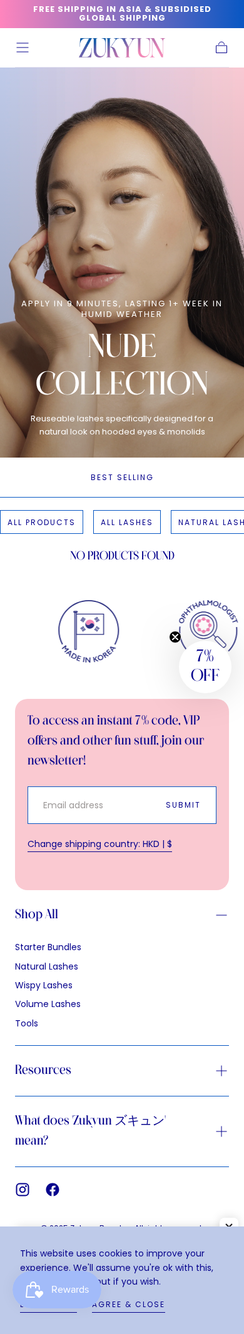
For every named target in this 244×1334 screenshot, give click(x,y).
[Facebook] (52, 1189)
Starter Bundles (48, 947)
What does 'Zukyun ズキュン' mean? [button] (90, 1131)
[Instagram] (22, 1189)
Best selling (122, 477)
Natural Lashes (46, 966)
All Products (42, 522)
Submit (183, 805)
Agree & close (128, 1304)
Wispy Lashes (44, 985)
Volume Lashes (48, 1004)
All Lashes (127, 522)
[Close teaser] (175, 637)
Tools (26, 1023)
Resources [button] (43, 1070)
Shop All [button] (36, 915)
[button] (22, 47)
